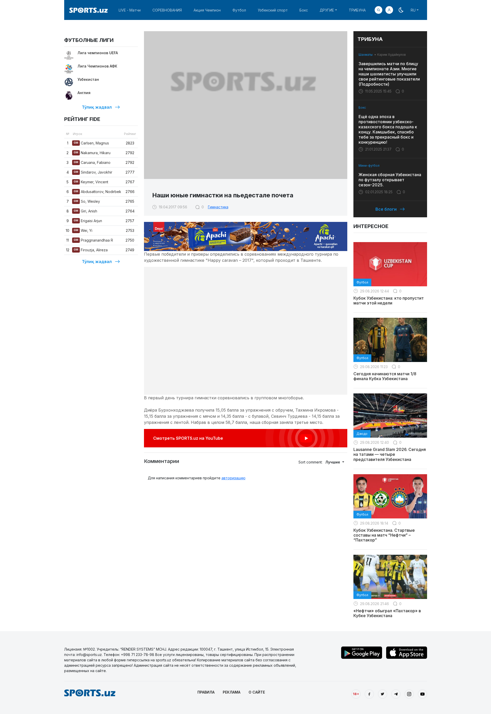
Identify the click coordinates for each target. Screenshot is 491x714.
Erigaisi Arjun (88, 221)
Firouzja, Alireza (91, 250)
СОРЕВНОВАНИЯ (167, 10)
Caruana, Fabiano (92, 162)
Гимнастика (218, 207)
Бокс (303, 10)
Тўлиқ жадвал (97, 107)
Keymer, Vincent (91, 182)
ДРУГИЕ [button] (327, 10)
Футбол (239, 10)
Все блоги (386, 209)
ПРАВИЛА (206, 692)
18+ (356, 694)
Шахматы (366, 54)
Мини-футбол (369, 165)
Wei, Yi (83, 230)
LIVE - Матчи (130, 10)
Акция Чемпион (207, 10)
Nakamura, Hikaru (92, 153)
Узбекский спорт (273, 10)
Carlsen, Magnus (91, 143)
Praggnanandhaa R (93, 240)
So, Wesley (87, 201)
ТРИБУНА (357, 10)
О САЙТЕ (257, 692)
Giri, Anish (85, 211)
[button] (389, 10)
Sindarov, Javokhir (93, 172)
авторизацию (233, 478)
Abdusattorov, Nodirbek (97, 191)
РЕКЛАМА (231, 692)
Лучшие (333, 462)
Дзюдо (361, 434)
